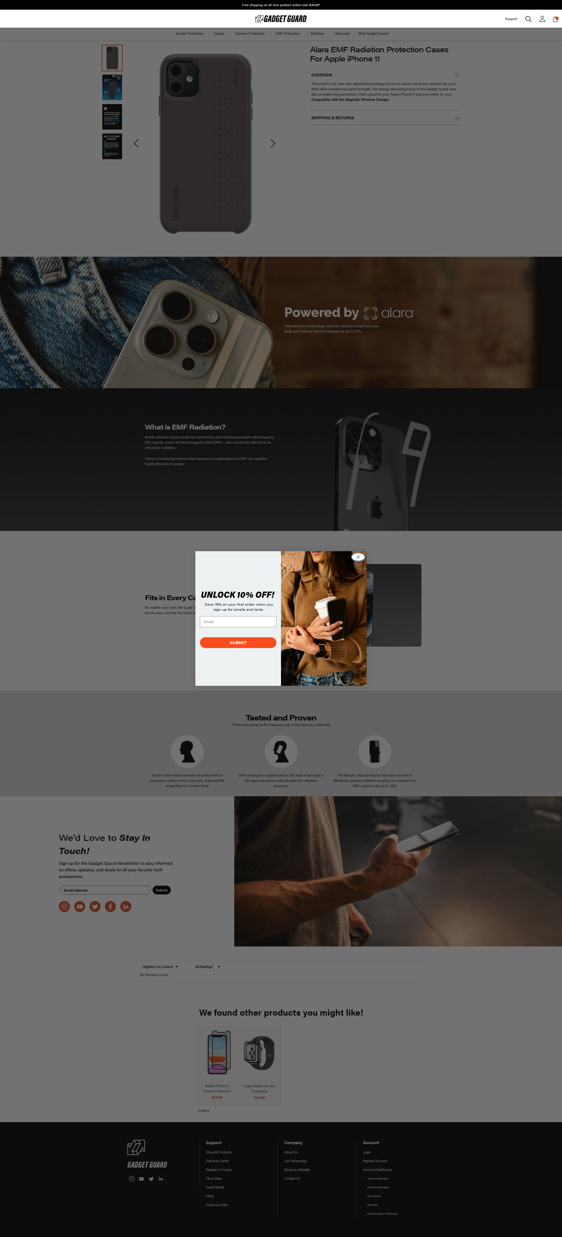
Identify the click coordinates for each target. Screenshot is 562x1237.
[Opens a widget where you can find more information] (542, 1229)
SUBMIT (238, 642)
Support (511, 18)
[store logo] (281, 18)
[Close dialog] (358, 557)
